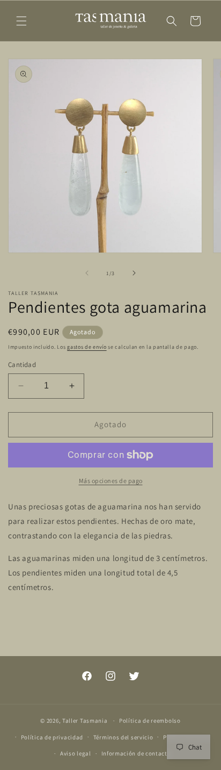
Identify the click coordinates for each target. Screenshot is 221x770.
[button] (21, 21)
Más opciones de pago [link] (111, 481)
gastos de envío (87, 346)
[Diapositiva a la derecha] (134, 273)
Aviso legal (75, 753)
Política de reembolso (150, 720)
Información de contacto (136, 753)
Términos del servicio (123, 737)
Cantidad (22, 364)
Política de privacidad (52, 737)
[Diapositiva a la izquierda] (87, 273)
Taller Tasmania (85, 720)
